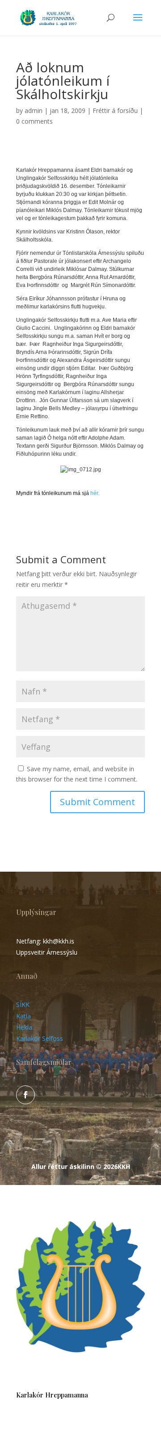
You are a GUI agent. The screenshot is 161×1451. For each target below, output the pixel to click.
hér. (94, 493)
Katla (23, 1016)
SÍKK (23, 1004)
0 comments (34, 121)
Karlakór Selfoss (39, 1038)
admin (33, 110)
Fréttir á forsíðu (115, 110)
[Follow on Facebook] (25, 1094)
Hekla (24, 1027)
